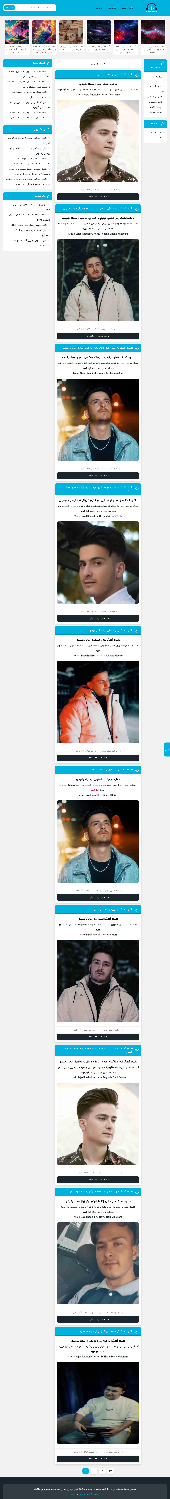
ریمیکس (99, 7)
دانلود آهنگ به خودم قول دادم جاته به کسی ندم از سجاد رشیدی (97, 348)
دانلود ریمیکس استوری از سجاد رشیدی (112, 769)
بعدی (110, 1470)
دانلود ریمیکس (154, 96)
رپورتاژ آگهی (156, 107)
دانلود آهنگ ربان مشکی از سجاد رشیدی (111, 630)
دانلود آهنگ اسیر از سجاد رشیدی (115, 74)
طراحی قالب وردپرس (88, 1494)
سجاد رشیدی (98, 63)
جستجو (9, 7)
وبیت (74, 1494)
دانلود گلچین (155, 102)
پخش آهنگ (127, 7)
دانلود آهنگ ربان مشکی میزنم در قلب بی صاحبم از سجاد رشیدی (98, 208)
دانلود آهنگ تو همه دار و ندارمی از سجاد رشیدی (106, 1331)
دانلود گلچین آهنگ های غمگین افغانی (29, 225)
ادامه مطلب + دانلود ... (98, 196)
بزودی (159, 76)
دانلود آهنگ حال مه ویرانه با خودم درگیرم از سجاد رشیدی (101, 1191)
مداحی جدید (156, 112)
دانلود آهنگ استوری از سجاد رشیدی (113, 909)
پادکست (112, 7)
